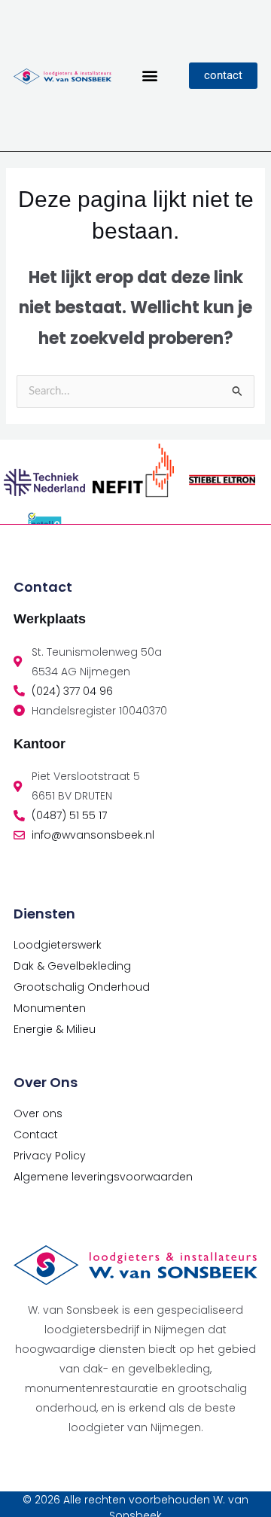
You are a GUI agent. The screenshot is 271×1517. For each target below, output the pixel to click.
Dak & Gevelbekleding (72, 965)
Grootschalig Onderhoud (82, 987)
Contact (36, 1134)
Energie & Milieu (55, 1029)
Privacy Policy (50, 1155)
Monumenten (50, 1008)
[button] (150, 75)
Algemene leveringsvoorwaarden (103, 1176)
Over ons (38, 1113)
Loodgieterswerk (58, 944)
